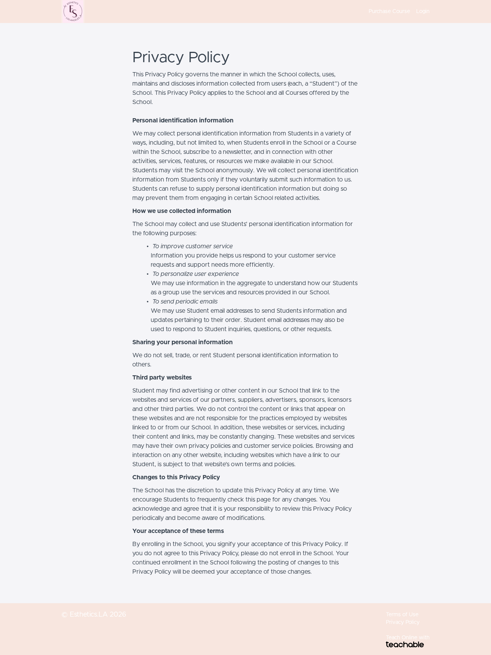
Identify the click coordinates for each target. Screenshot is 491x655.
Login (423, 11)
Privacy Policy (403, 622)
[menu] (396, 11)
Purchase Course (389, 11)
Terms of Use (402, 614)
